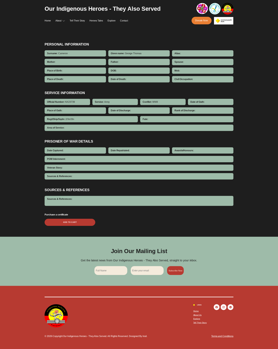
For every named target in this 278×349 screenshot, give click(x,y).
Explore (111, 20)
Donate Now (201, 20)
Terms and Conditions (222, 336)
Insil (145, 336)
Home (48, 20)
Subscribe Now (175, 270)
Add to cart (70, 222)
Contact (124, 20)
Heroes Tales (96, 20)
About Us (197, 315)
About (58, 20)
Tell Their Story (77, 20)
